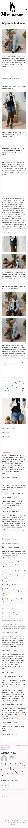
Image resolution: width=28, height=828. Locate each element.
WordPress (13, 824)
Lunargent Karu (11, 704)
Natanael (11, 756)
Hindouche (10, 511)
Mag (8, 585)
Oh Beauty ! (10, 547)
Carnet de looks (20, 22)
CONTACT (5, 796)
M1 (8, 672)
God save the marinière (21, 745)
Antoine (9, 539)
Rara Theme (15, 822)
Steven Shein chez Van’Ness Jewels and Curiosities (6, 747)
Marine (9, 477)
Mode (25, 22)
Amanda (14, 22)
